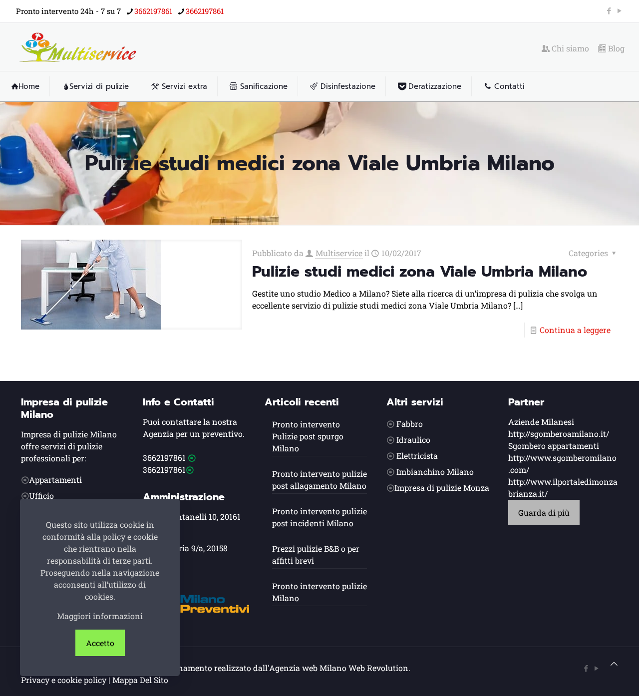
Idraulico (413, 439)
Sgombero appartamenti (553, 445)
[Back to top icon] (614, 664)
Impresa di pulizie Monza (441, 487)
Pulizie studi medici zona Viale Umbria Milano (419, 271)
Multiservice (339, 253)
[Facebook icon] (609, 10)
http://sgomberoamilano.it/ (558, 433)
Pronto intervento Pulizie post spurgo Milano (307, 436)
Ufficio (41, 495)
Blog (615, 48)
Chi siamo (569, 48)
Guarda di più (544, 512)
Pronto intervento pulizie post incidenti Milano (319, 517)
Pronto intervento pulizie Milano (319, 592)
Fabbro (409, 423)
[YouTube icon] (619, 10)
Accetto (100, 643)
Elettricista (417, 455)
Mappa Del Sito (140, 680)
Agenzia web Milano (307, 668)
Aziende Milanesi (541, 421)
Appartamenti (55, 479)
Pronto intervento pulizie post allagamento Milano (319, 479)
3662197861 (153, 11)
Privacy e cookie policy (63, 680)
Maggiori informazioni (100, 616)
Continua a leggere (575, 330)
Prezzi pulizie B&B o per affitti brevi (315, 554)
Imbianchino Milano (435, 471)
